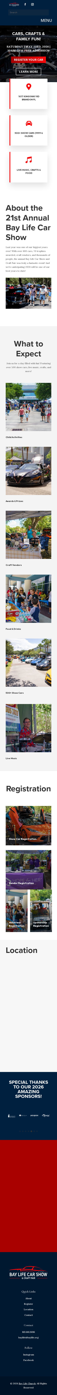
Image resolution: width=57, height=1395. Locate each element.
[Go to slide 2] (23, 1131)
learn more (28, 71)
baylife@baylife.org (28, 1337)
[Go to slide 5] (31, 1131)
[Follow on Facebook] (25, 4)
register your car (28, 60)
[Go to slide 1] (20, 1131)
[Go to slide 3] (25, 1131)
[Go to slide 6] (34, 1131)
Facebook (28, 1360)
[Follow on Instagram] (32, 4)
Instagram (28, 1354)
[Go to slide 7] (37, 1131)
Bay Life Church (27, 1383)
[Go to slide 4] (28, 1131)
